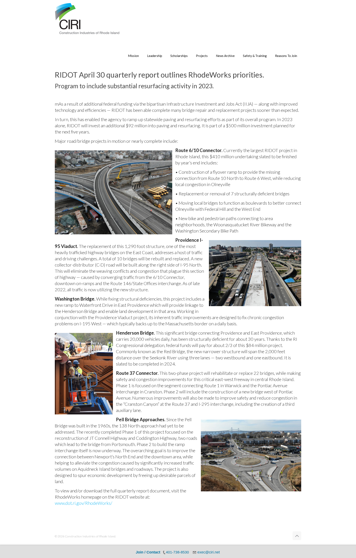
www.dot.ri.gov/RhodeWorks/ (83, 503)
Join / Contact (148, 552)
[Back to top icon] (297, 535)
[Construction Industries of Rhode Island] (87, 18)
